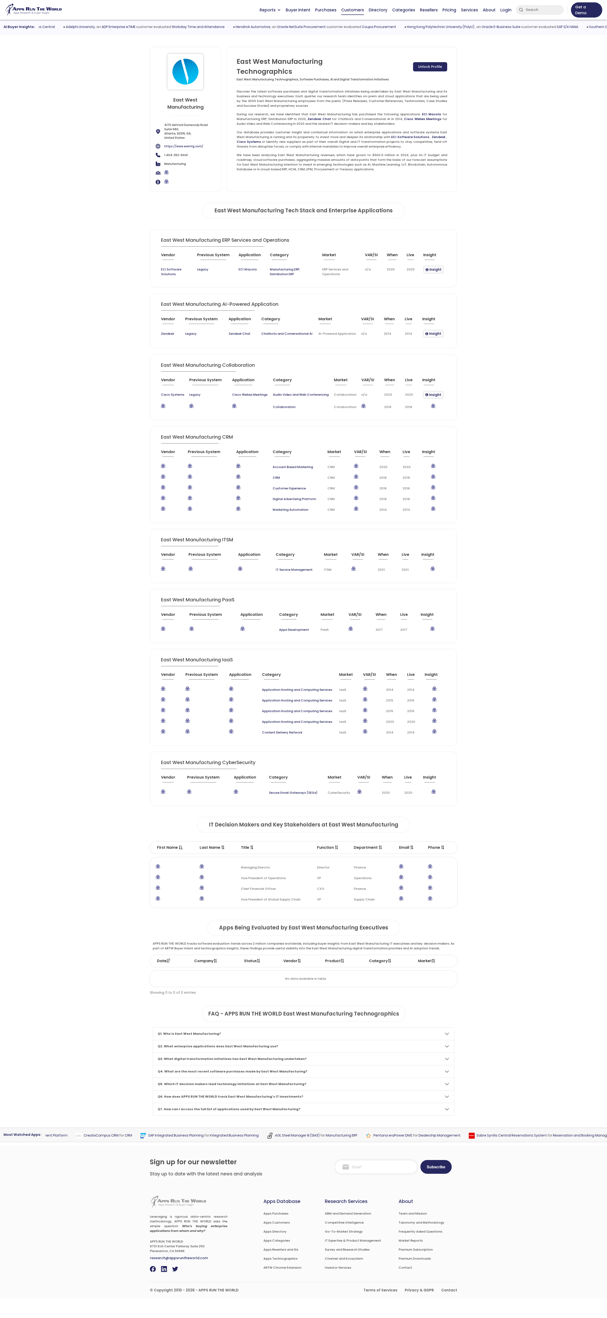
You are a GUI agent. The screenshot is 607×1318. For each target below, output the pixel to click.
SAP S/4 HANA (545, 26)
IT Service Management (294, 569)
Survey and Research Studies (347, 1249)
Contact (405, 1267)
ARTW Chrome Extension (282, 1267)
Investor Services (338, 1267)
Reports (268, 10)
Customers (352, 10)
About (489, 10)
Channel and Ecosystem (344, 1258)
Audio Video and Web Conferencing (301, 394)
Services (469, 10)
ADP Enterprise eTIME (96, 26)
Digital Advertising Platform (294, 499)
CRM (276, 477)
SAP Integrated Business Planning (154, 1135)
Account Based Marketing (293, 467)
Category (378, 961)
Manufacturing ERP (284, 269)
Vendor (290, 961)
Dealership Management (418, 1135)
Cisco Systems (249, 141)
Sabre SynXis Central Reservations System (490, 1135)
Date (161, 961)
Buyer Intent (298, 10)
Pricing (449, 10)
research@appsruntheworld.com (179, 1258)
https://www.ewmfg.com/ (183, 146)
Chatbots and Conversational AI (287, 333)
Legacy (202, 269)
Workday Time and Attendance (176, 26)
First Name (168, 847)
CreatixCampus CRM (79, 1135)
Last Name (210, 847)
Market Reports (411, 1240)
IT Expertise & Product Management (353, 1240)
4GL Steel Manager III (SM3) (275, 1135)
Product (333, 961)
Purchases (325, 10)
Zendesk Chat (319, 119)
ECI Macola (431, 114)
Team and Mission (413, 1213)
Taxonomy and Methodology (421, 1222)
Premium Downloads (415, 1258)
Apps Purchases (275, 1213)
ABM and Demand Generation (348, 1213)
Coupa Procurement (357, 26)
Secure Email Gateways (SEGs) (293, 792)
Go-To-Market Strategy (344, 1231)
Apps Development (294, 629)
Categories (403, 10)
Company (204, 961)
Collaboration (284, 407)
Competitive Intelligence (344, 1222)
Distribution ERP (282, 274)
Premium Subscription (416, 1249)
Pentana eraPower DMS (371, 1135)
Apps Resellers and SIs (280, 1249)
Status (250, 961)
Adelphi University (58, 26)
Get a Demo (581, 10)
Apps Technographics (280, 1258)
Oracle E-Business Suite (479, 26)
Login (505, 10)
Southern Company (583, 26)
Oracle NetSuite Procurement (279, 26)
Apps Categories (276, 1240)
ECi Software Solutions (410, 137)
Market (425, 961)
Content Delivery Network (282, 732)
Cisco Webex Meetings (422, 119)
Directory (378, 10)
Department (366, 847)
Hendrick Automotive (230, 26)
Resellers (429, 10)
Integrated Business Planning (212, 1135)
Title (245, 847)
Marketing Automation (290, 509)
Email (404, 847)
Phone (434, 847)
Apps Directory (275, 1231)
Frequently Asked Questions (420, 1231)
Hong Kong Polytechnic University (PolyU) (419, 26)
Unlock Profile (430, 66)
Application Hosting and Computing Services (297, 689)
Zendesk (439, 137)
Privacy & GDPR (419, 1290)
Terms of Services (380, 1290)
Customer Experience (289, 488)
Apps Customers (276, 1222)
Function (326, 847)
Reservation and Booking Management (564, 1135)
